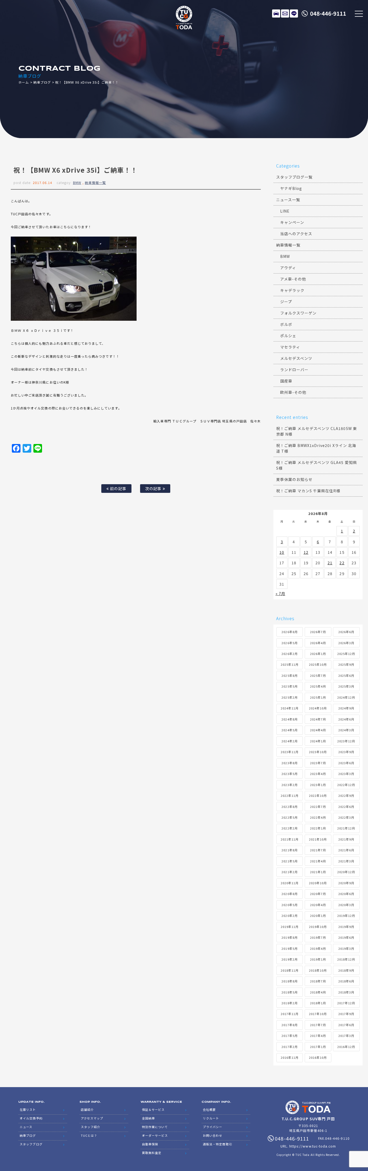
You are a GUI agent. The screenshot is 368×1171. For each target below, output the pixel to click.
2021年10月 (318, 839)
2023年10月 (318, 752)
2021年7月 (318, 850)
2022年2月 (289, 828)
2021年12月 (346, 828)
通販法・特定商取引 (217, 1144)
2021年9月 (346, 839)
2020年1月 (318, 915)
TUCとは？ (89, 1135)
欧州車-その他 (293, 392)
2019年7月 (318, 937)
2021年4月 (318, 861)
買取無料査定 (151, 1152)
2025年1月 (318, 697)
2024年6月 (346, 719)
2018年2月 (289, 1003)
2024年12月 (346, 697)
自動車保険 (150, 1144)
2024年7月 (318, 719)
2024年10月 (318, 708)
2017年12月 (346, 1003)
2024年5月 (289, 730)
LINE (294, 13)
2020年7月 (318, 894)
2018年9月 (346, 970)
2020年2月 (289, 915)
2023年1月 (318, 785)
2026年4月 (318, 643)
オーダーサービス (155, 1135)
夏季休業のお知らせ (294, 479)
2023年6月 (346, 763)
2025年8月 (289, 675)
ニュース (26, 1127)
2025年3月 (346, 686)
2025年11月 (289, 664)
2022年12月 (346, 785)
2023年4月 (318, 773)
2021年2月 (289, 872)
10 (281, 552)
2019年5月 (289, 948)
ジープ (286, 301)
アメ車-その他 (293, 279)
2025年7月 (318, 675)
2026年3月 (346, 643)
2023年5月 (289, 773)
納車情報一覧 (95, 182)
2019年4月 (318, 948)
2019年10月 (318, 926)
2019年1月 (318, 959)
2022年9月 (346, 795)
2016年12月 (346, 1046)
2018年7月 (318, 981)
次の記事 (153, 488)
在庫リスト (276, 13)
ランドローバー (294, 369)
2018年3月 (346, 992)
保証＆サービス (153, 1109)
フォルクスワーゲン (298, 313)
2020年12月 (346, 872)
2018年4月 (318, 992)
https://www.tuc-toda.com (312, 1146)
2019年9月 (346, 926)
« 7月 (280, 593)
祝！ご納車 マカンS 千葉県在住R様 (308, 490)
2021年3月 (346, 861)
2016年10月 (318, 1057)
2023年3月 (346, 773)
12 (306, 552)
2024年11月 (289, 708)
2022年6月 (346, 806)
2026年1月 (318, 653)
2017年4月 (318, 1035)
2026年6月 (346, 632)
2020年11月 (289, 883)
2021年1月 (318, 872)
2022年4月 (318, 817)
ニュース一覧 (288, 199)
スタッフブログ (31, 1144)
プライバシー (212, 1127)
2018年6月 (346, 981)
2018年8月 (289, 981)
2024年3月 (346, 730)
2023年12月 (346, 741)
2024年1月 (318, 741)
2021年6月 (346, 850)
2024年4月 (318, 730)
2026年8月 (289, 632)
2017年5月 (289, 1035)
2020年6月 (346, 894)
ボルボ (286, 324)
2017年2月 (289, 1046)
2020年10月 (318, 883)
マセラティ (290, 347)
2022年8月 (289, 806)
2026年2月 (289, 653)
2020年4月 (318, 905)
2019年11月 (289, 926)
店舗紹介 (87, 1109)
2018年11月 (289, 970)
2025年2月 (289, 697)
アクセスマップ (92, 1118)
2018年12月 (346, 959)
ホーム (23, 82)
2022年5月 (289, 817)
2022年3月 (346, 817)
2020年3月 (346, 905)
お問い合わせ (212, 1135)
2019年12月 (346, 915)
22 (341, 562)
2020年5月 (289, 905)
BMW (77, 182)
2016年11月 (289, 1057)
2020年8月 (289, 894)
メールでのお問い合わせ (285, 13)
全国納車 (148, 1118)
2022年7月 (318, 806)
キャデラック (292, 290)
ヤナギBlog (291, 188)
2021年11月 (289, 839)
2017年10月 (318, 1014)
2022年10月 (318, 795)
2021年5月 (289, 861)
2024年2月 (289, 741)
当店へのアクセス (296, 233)
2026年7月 (318, 632)
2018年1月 (318, 1003)
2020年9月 (346, 883)
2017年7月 (318, 1025)
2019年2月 (289, 959)
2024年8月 (289, 719)
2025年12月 (346, 653)
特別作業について (155, 1127)
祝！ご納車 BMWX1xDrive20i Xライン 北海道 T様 (316, 448)
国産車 (286, 381)
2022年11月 (289, 795)
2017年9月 (346, 1014)
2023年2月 (289, 785)
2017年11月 (289, 1014)
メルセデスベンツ (296, 358)
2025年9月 (346, 664)
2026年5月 (289, 643)
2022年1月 (318, 828)
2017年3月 (346, 1035)
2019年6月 (346, 937)
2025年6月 (346, 675)
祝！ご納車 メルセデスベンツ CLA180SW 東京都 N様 (316, 431)
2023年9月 (346, 752)
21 (330, 562)
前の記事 (117, 488)
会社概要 (209, 1109)
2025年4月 (318, 686)
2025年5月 (289, 686)
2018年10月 (318, 970)
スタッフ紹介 (90, 1127)
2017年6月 (346, 1025)
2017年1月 (318, 1046)
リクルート (211, 1118)
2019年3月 (346, 948)
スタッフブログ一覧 (294, 177)
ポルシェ (288, 335)
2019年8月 (289, 937)
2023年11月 (289, 752)
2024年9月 (346, 708)
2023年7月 (318, 763)
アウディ (288, 267)
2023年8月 (289, 763)
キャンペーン (292, 222)
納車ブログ (42, 82)
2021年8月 (289, 850)
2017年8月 (289, 1025)
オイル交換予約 (31, 1118)
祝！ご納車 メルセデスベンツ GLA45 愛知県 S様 (316, 465)
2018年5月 (289, 992)
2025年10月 (318, 664)
